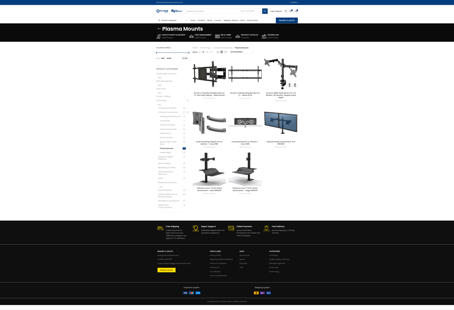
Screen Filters (165, 152)
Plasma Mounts (166, 148)
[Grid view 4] (225, 52)
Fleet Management (164, 81)
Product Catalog (163, 96)
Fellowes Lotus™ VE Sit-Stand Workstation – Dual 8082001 (209, 189)
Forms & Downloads (218, 275)
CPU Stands (165, 121)
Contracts (273, 255)
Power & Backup (165, 190)
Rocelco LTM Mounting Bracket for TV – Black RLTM (245, 94)
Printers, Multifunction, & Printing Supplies (168, 195)
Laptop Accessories (168, 129)
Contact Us (214, 267)
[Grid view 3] (222, 52)
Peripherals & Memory (167, 182)
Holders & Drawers (167, 125)
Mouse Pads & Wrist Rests (168, 143)
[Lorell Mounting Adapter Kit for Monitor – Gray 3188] (209, 122)
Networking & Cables (167, 167)
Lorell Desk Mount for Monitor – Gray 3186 (245, 143)
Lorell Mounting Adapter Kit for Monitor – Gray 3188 (209, 143)
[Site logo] (162, 11)
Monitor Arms (165, 133)
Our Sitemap (215, 271)
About (242, 259)
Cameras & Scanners (167, 108)
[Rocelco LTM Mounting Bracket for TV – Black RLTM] (245, 74)
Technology (161, 100)
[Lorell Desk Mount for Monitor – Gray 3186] (245, 122)
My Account (244, 255)
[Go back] (159, 28)
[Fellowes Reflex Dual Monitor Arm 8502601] (281, 122)
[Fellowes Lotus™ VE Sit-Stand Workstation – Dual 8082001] (209, 169)
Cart (241, 267)
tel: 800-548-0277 (165, 259)
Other (160, 178)
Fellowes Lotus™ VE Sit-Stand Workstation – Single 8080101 (245, 189)
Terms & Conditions (218, 263)
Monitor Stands (166, 137)
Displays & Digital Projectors (165, 158)
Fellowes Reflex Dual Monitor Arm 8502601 (281, 143)
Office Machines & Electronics (165, 173)
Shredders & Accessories (168, 201)
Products (243, 263)
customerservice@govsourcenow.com (174, 263)
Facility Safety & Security (166, 73)
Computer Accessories (168, 112)
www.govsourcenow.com (168, 255)
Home (195, 48)
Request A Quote (286, 20)
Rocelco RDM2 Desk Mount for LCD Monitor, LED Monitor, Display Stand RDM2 (281, 95)
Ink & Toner (160, 89)
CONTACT (294, 2)
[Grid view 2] (218, 52)
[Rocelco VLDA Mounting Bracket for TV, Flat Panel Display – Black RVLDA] (209, 74)
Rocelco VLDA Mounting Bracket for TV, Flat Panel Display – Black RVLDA (209, 94)
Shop (242, 251)
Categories (274, 251)
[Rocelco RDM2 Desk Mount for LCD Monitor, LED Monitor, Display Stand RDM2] (281, 74)
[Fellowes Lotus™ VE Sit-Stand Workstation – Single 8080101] (245, 169)
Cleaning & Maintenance (170, 116)
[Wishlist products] (285, 11)
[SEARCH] (265, 11)
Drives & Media (164, 163)
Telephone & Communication (165, 206)
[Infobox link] (174, 232)
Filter (185, 58)
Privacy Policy (215, 255)
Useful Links (215, 251)
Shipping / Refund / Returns (221, 259)
